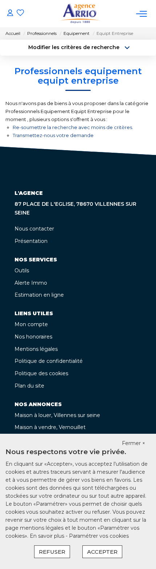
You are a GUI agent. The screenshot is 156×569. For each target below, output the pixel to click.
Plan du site (29, 385)
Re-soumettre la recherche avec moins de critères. (73, 127)
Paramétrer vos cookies (99, 536)
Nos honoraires (33, 336)
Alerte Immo (31, 283)
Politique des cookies (41, 373)
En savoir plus (48, 536)
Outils (22, 270)
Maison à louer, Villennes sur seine (57, 415)
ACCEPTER (102, 551)
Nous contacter (34, 228)
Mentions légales (36, 349)
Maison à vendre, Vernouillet (50, 427)
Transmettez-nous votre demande (53, 135)
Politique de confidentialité (49, 361)
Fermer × (133, 443)
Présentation (31, 241)
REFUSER (52, 551)
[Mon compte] (10, 14)
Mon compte (31, 324)
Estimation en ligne (39, 295)
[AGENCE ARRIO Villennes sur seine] (80, 14)
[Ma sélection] (20, 14)
